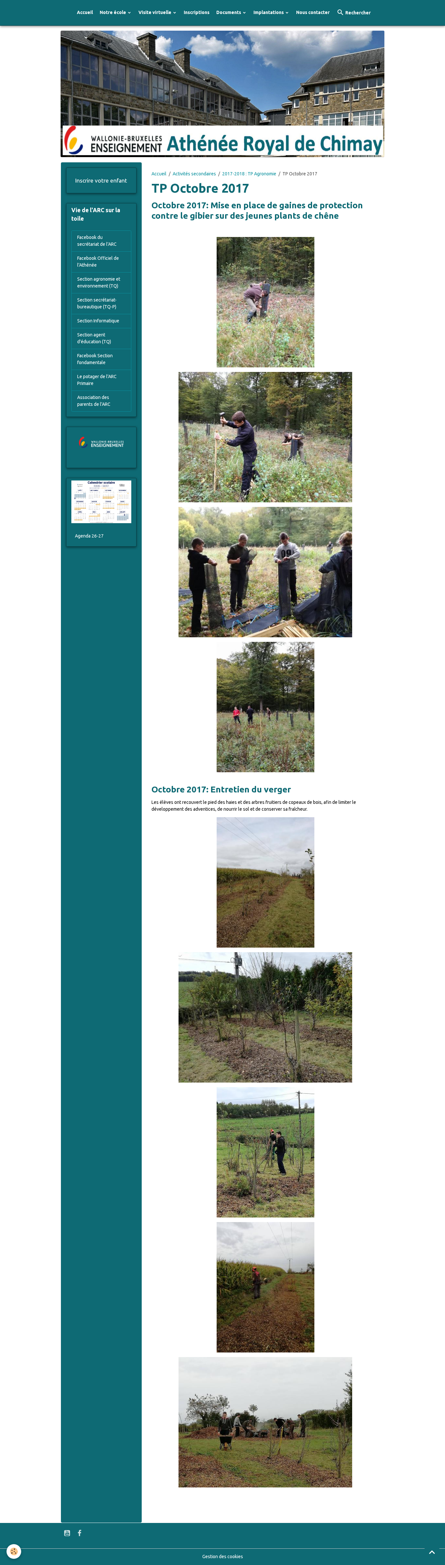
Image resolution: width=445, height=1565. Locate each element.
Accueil (85, 12)
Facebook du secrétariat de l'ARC (97, 241)
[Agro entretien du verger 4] (265, 1017)
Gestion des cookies (222, 1556)
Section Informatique (98, 320)
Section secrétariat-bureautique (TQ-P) (97, 303)
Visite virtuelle (155, 12)
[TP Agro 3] (265, 572)
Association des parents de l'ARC (93, 401)
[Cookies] (14, 1551)
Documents (229, 12)
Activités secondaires (194, 173)
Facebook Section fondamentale (95, 359)
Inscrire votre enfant (101, 180)
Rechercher (357, 12)
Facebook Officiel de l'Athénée (98, 262)
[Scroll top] (432, 1552)
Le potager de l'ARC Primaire (97, 380)
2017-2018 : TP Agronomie (249, 173)
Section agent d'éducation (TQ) (94, 338)
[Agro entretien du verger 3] (265, 1152)
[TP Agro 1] (265, 302)
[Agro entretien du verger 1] (265, 1422)
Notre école (113, 12)
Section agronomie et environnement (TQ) (98, 282)
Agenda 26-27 (89, 536)
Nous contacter (313, 12)
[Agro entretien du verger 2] (265, 1287)
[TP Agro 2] (265, 437)
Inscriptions (196, 12)
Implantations (269, 12)
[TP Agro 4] (265, 707)
